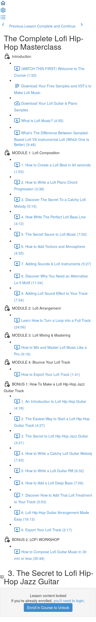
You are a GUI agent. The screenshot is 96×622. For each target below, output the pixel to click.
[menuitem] (3, 11)
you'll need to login (69, 600)
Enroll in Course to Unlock (48, 607)
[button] (3, 4)
